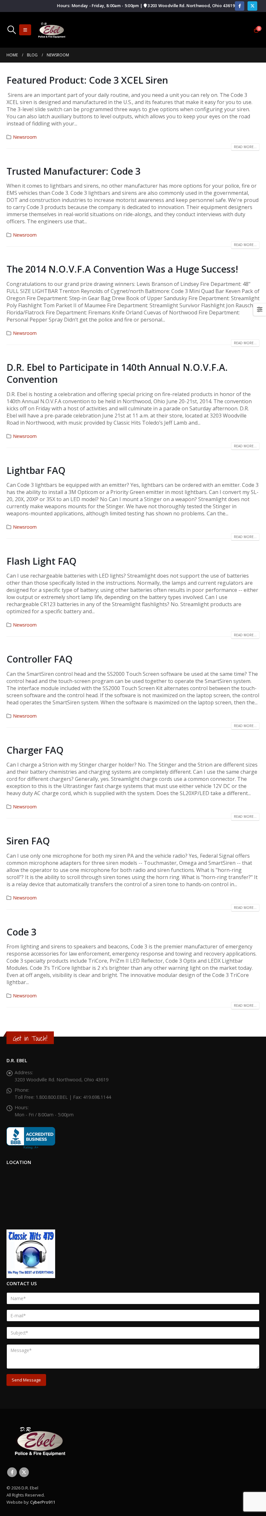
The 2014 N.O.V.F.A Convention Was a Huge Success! (122, 269)
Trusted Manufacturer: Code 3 (73, 171)
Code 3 (21, 931)
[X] (252, 6)
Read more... (245, 147)
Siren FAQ (28, 840)
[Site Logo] (51, 29)
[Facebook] (239, 6)
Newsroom (25, 137)
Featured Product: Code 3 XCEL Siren (87, 80)
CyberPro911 (42, 1502)
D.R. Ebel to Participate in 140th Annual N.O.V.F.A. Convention (117, 373)
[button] (11, 30)
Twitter (24, 1472)
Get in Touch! (30, 1038)
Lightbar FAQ (36, 470)
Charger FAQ (35, 750)
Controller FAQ (39, 658)
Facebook (12, 1472)
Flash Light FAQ (41, 561)
